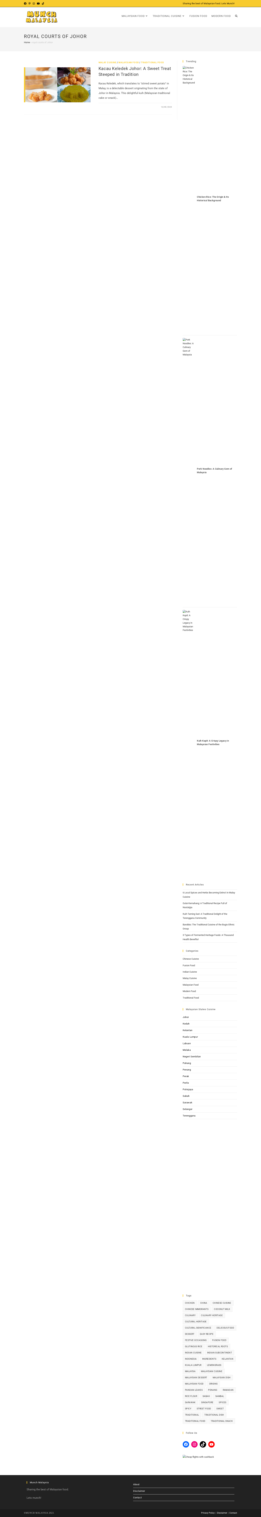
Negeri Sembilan (192, 1056)
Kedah (186, 1023)
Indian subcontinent (219, 1352)
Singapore (207, 1402)
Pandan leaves (194, 1390)
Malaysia (190, 1371)
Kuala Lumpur (190, 1036)
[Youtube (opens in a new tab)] (38, 3)
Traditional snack (222, 1421)
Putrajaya (188, 1089)
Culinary (190, 1315)
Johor (186, 1017)
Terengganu (189, 1115)
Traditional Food (152, 62)
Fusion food (219, 1340)
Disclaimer (139, 1491)
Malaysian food (194, 1384)
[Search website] (236, 16)
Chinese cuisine (222, 1303)
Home (27, 42)
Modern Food (189, 991)
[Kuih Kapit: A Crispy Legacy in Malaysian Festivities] (189, 743)
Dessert (189, 1334)
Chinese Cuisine (191, 959)
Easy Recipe (206, 1334)
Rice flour (191, 1396)
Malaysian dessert (196, 1377)
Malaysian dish (222, 1377)
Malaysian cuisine (211, 1371)
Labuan (187, 1043)
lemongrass (214, 1365)
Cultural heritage (196, 1321)
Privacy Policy (208, 1513)
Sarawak (187, 1102)
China (203, 1303)
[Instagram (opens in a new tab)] (34, 3)
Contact (137, 1497)
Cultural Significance (198, 1328)
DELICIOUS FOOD (225, 1328)
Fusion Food (189, 965)
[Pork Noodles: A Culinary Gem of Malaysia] (189, 471)
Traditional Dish (214, 1415)
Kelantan (187, 1030)
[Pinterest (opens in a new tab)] (30, 3)
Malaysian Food (128, 62)
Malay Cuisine (107, 62)
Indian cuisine (193, 1352)
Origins (213, 1384)
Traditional (192, 1415)
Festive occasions (196, 1340)
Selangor (187, 1109)
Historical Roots (218, 1346)
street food (204, 1408)
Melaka (187, 1050)
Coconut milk (222, 1309)
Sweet (220, 1408)
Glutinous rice (193, 1346)
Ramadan (228, 1390)
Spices (222, 1402)
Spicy (188, 1408)
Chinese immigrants (196, 1309)
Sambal (219, 1396)
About (136, 1484)
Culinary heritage (212, 1315)
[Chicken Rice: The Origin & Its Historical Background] (189, 199)
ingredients (209, 1359)
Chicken (190, 1303)
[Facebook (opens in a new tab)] (26, 3)
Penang (187, 1069)
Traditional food (195, 1421)
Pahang (187, 1063)
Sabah (186, 1096)
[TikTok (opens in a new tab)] (43, 3)
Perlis (186, 1082)
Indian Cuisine (190, 971)
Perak (186, 1076)
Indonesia (191, 1359)
